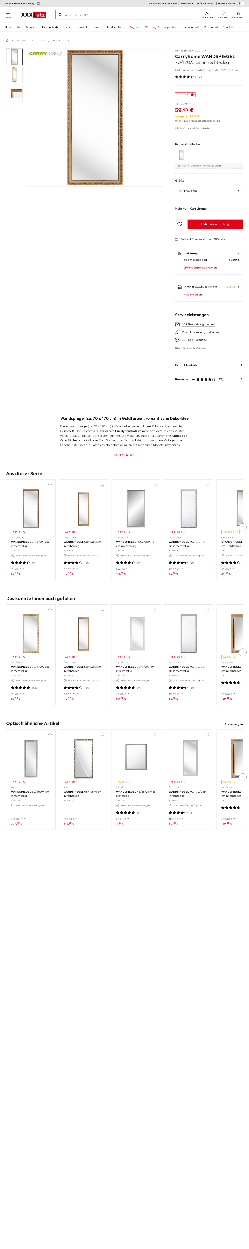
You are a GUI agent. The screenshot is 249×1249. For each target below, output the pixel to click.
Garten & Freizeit (27, 27)
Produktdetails (186, 365)
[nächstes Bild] (243, 527)
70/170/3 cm (187, 191)
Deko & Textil (50, 27)
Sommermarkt (190, 27)
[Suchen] (60, 14)
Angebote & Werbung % (144, 27)
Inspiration (170, 27)
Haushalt (82, 27)
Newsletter (229, 27)
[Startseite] (7, 40)
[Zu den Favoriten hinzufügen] (179, 224)
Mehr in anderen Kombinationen (201, 165)
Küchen (67, 27)
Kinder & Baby (116, 27)
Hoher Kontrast (227, 3)
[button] (14, 57)
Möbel (8, 27)
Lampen (98, 27)
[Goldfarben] (181, 155)
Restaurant (211, 27)
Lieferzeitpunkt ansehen (200, 267)
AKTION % (183, 94)
